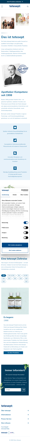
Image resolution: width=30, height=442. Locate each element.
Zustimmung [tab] (5, 194)
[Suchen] (28, 6)
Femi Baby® (4, 427)
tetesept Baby (5, 429)
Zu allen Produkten (13, 353)
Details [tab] (15, 194)
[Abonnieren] (23, 389)
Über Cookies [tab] (24, 194)
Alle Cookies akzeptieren (15, 245)
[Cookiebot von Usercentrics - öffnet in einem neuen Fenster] (21, 190)
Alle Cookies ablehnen (15, 250)
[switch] (26, 227)
